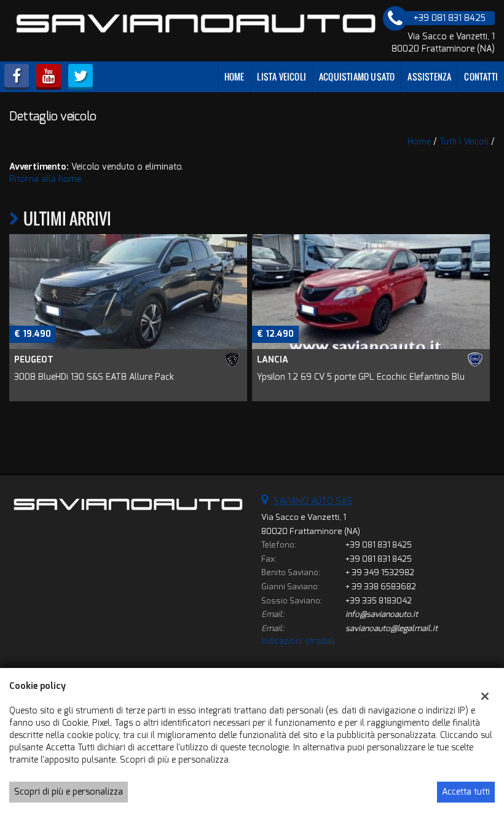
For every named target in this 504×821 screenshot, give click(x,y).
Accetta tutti (466, 792)
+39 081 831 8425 (378, 545)
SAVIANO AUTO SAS (313, 501)
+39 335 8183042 (378, 600)
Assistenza (429, 76)
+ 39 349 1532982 (379, 572)
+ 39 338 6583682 (380, 586)
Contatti (481, 76)
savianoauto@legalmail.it (391, 628)
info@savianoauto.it (381, 614)
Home (234, 76)
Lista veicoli (281, 76)
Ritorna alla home (45, 179)
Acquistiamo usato (357, 76)
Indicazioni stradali (298, 641)
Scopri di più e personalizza (68, 792)
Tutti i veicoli (464, 141)
